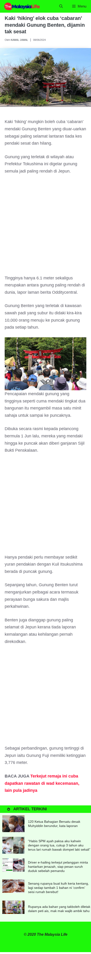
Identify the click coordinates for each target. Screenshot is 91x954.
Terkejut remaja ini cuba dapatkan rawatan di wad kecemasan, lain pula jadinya (42, 783)
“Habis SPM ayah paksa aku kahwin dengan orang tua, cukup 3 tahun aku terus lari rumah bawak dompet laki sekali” (59, 845)
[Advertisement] (45, 227)
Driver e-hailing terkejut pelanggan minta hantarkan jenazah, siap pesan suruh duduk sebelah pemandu (58, 866)
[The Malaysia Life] (22, 6)
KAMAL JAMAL (19, 39)
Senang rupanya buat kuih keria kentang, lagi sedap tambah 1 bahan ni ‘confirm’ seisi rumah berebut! (58, 888)
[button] (61, 6)
